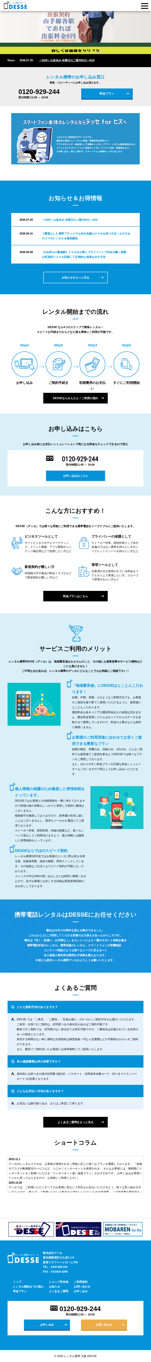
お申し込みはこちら (75, 475)
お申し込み (81, 1291)
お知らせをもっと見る (75, 277)
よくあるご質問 (58, 1291)
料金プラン (107, 93)
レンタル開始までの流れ (28, 1286)
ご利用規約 (81, 1281)
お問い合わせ (82, 1286)
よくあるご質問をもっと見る (76, 1122)
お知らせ (54, 1286)
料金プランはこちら (75, 596)
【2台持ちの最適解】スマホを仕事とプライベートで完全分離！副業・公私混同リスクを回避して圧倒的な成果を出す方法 (85, 254)
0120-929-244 (39, 91)
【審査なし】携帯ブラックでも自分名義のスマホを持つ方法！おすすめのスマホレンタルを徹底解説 (86, 236)
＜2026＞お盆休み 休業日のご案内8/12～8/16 (66, 60)
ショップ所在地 (58, 1281)
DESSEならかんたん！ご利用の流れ (75, 398)
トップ (17, 1281)
